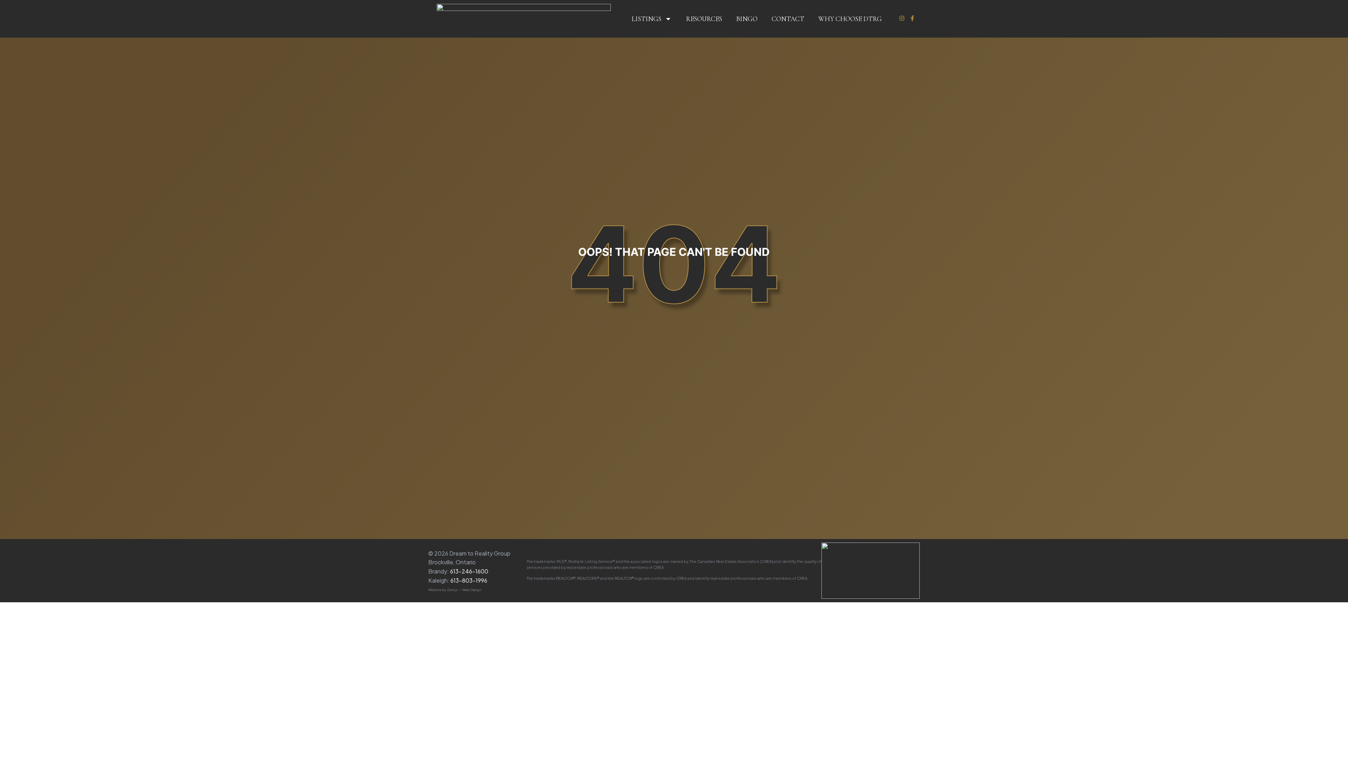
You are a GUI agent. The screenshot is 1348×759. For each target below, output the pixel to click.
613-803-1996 (468, 580)
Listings (646, 19)
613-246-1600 (469, 571)
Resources (704, 19)
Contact (788, 19)
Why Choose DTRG (850, 19)
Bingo (747, 19)
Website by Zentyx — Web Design (454, 590)
